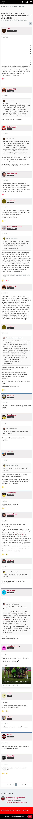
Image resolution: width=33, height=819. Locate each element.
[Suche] (22, 2)
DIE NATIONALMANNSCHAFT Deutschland (16, 802)
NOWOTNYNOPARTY (21, 275)
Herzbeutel (18, 535)
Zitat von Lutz (10, 101)
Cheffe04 (8, 800)
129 (22, 785)
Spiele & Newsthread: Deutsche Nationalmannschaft (15, 798)
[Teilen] (30, 23)
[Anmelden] (26, 2)
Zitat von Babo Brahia (12, 465)
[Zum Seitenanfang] (30, 816)
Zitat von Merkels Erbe (12, 604)
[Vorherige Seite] (8, 784)
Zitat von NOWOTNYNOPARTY (14, 338)
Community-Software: (16, 816)
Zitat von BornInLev (11, 238)
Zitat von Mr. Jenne (11, 429)
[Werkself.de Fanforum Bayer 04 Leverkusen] (3, 2)
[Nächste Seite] (25, 784)
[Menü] (30, 2)
